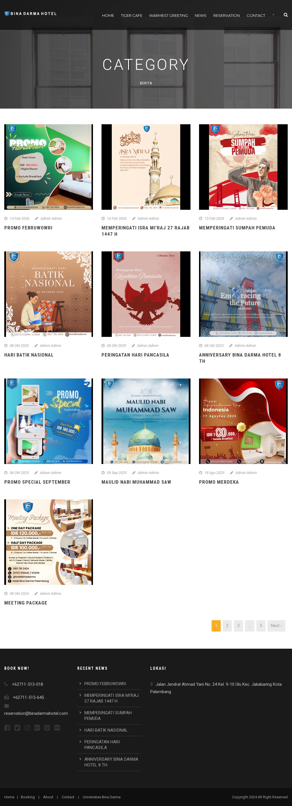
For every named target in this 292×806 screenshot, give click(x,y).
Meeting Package (25, 603)
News (200, 15)
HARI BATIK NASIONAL (29, 355)
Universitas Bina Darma (102, 797)
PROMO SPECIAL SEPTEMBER (37, 482)
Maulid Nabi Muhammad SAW (136, 482)
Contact (256, 15)
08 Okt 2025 (19, 345)
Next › (276, 625)
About (48, 797)
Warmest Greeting (168, 15)
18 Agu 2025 (214, 473)
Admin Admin (51, 218)
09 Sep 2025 (117, 473)
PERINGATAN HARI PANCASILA (135, 355)
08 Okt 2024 (19, 593)
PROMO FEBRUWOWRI (28, 228)
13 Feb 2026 (19, 218)
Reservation (226, 15)
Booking (28, 797)
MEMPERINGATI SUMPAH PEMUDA (237, 228)
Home (108, 15)
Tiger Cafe (131, 15)
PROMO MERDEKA (219, 482)
